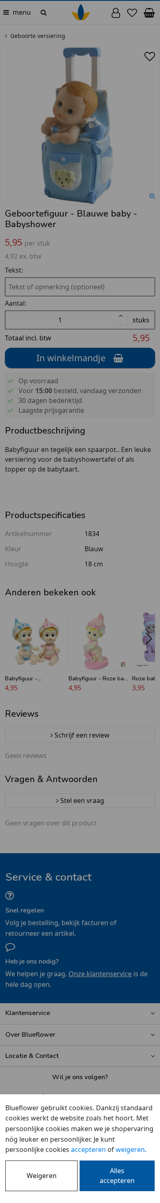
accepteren (88, 1149)
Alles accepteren (117, 1175)
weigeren (130, 1149)
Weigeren (42, 1175)
